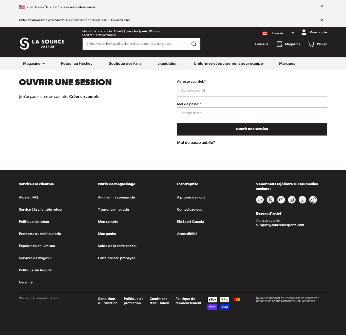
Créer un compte (84, 96)
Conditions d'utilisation (108, 301)
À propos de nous (191, 197)
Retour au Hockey (76, 63)
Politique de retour (34, 221)
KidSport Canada (190, 221)
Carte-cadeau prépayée (117, 258)
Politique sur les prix (35, 270)
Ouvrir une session (252, 129)
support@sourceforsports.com (280, 225)
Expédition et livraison (37, 246)
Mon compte (108, 221)
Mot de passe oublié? (196, 142)
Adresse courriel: (191, 81)
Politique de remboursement (188, 301)
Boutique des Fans (125, 63)
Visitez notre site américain (79, 7)
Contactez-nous (189, 209)
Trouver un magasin (113, 209)
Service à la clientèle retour (41, 209)
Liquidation (168, 63)
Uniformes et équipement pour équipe (228, 63)
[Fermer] (321, 6)
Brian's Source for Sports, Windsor (137, 31)
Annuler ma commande (116, 197)
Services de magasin (35, 258)
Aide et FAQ (28, 197)
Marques (287, 63)
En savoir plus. (120, 20)
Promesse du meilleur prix (40, 234)
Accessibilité (187, 234)
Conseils (261, 44)
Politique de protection (134, 301)
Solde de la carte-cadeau (118, 246)
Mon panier (107, 234)
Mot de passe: (189, 104)
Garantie (26, 282)
